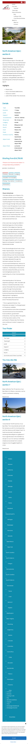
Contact (16, 24)
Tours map (15, 10)
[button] (25, 723)
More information (16, 12)
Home (13, 4)
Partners (9, 694)
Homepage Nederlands (13, 705)
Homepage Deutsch (12, 707)
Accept (14, 738)
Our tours (14, 6)
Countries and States (19, 18)
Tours (8, 703)
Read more (5, 396)
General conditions (12, 699)
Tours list (16, 8)
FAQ (15, 14)
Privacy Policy (13, 741)
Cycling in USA (17, 16)
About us (14, 20)
